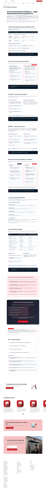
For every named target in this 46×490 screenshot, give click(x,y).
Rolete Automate (5, 468)
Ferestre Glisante (5, 487)
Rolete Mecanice (5, 473)
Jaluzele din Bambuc (19, 471)
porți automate (33, 187)
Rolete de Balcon (5, 472)
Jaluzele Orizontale (19, 470)
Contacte (41, 3)
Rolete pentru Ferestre (6, 474)
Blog (37, 3)
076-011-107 (32, 466)
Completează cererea (9, 427)
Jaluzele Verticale (19, 472)
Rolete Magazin (5, 469)
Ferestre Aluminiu (5, 485)
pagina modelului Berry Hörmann (18, 115)
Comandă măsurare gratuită (12, 449)
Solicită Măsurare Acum (23, 321)
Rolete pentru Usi (5, 471)
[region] (23, 36)
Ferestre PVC (5, 484)
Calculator (32, 3)
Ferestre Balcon (5, 486)
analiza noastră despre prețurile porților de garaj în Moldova (18, 265)
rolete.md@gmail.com (32, 467)
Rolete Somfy (5, 470)
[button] (23, 342)
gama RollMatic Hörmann (14, 148)
